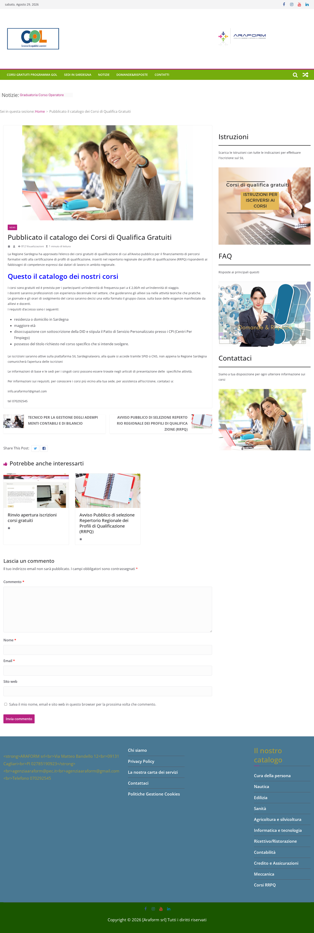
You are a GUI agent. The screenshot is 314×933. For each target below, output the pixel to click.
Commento (13, 581)
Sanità (260, 808)
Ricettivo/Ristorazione (275, 841)
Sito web (10, 681)
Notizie (104, 75)
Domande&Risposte (132, 75)
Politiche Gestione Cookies (154, 794)
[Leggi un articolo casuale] (305, 75)
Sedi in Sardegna (77, 75)
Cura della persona (272, 775)
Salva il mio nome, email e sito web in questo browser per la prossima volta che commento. (82, 704)
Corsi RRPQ (265, 885)
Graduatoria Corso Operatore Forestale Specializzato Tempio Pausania (43, 95)
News (12, 227)
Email (9, 660)
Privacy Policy (141, 761)
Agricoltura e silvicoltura (277, 819)
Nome (9, 640)
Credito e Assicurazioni (276, 863)
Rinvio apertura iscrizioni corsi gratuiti (32, 517)
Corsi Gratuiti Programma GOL (32, 75)
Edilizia (260, 797)
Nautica (261, 786)
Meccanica (264, 874)
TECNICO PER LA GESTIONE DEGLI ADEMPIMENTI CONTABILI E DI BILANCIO (63, 420)
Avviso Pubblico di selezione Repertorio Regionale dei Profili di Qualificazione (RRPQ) (152, 423)
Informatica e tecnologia (278, 830)
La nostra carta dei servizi (153, 772)
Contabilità (265, 852)
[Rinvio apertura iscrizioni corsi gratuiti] (36, 476)
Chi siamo (137, 750)
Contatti (162, 75)
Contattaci (138, 783)
